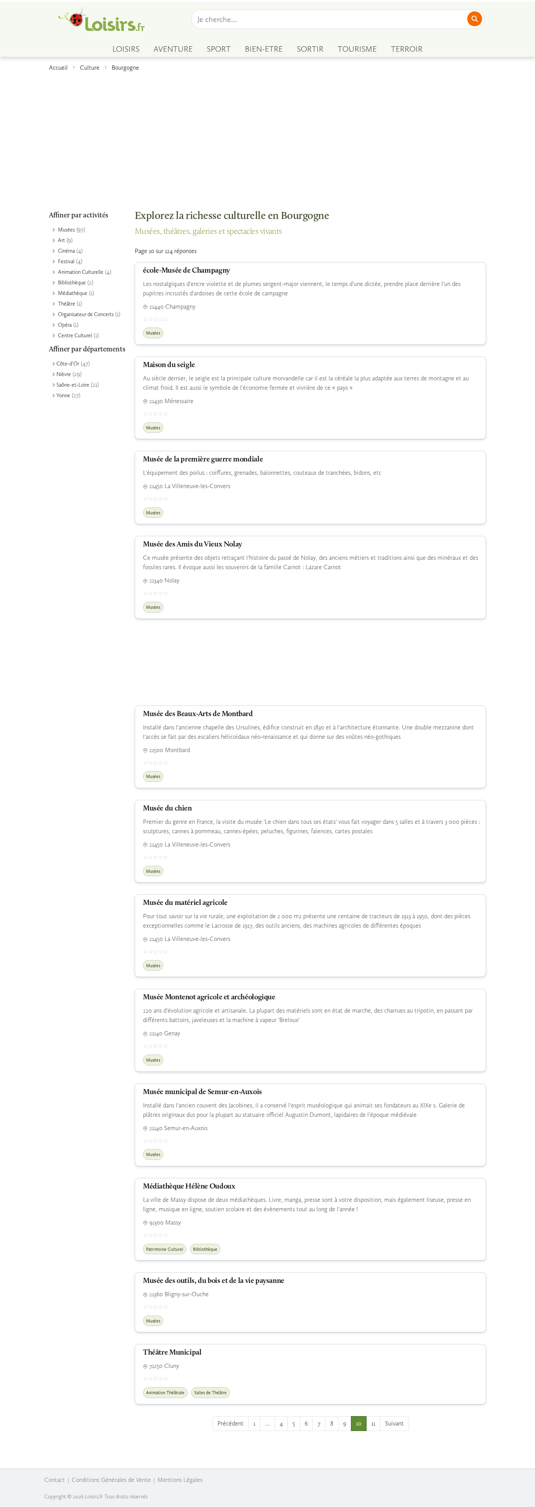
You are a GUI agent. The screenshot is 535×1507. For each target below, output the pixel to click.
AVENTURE (173, 49)
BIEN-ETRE (264, 49)
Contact (54, 1479)
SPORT (219, 49)
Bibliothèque (72, 282)
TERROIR (407, 49)
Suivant (394, 1423)
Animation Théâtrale (165, 1392)
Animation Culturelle (80, 272)
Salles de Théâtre (210, 1392)
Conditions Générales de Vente (111, 1479)
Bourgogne (125, 67)
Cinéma (66, 251)
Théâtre (66, 303)
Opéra (65, 325)
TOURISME (357, 49)
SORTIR (310, 49)
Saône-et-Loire (72, 385)
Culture (89, 67)
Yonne (63, 395)
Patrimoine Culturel (164, 1249)
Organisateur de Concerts (86, 314)
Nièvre (63, 374)
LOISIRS (125, 49)
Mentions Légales (179, 1479)
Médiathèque (72, 293)
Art (61, 240)
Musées (66, 229)
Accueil (58, 67)
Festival (66, 261)
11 (373, 1423)
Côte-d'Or (67, 363)
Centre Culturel (75, 335)
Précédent (230, 1423)
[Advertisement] (267, 137)
